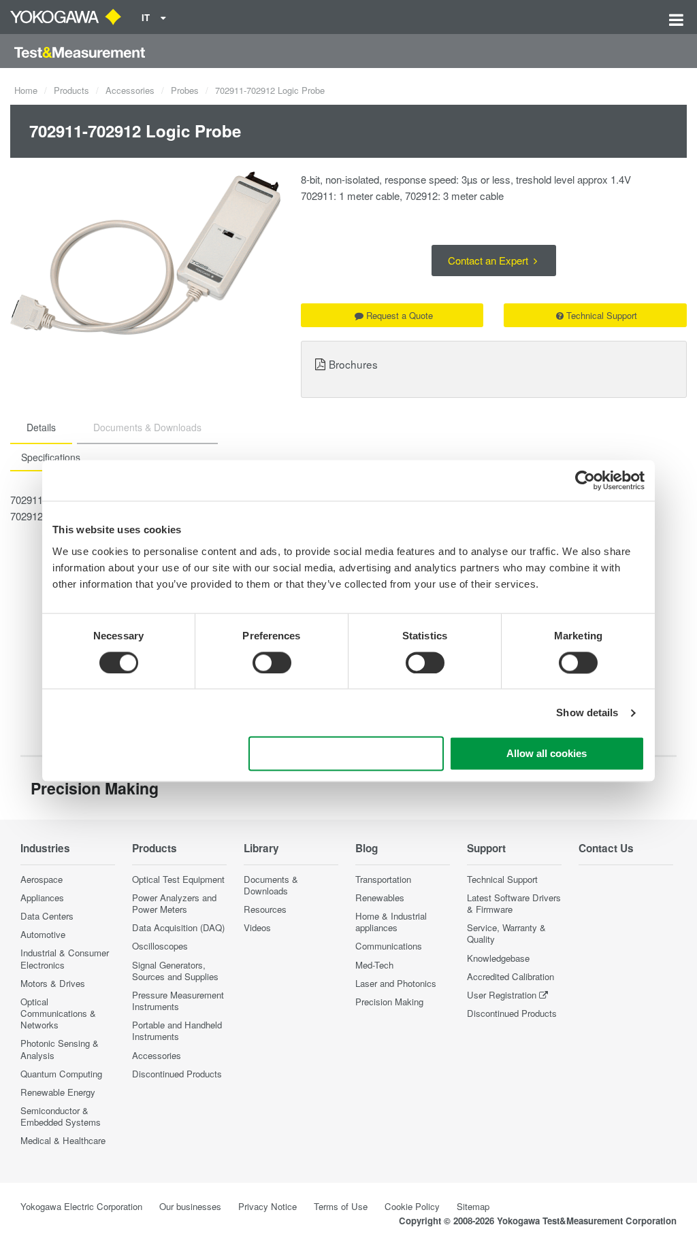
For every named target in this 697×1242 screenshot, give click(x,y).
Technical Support (601, 315)
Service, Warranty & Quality (506, 933)
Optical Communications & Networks (58, 1013)
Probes (185, 90)
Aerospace (41, 879)
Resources (265, 909)
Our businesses (190, 1206)
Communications (388, 945)
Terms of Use (341, 1206)
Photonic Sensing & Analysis (59, 1049)
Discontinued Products (177, 1073)
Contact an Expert (489, 260)
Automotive (42, 934)
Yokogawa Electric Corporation (81, 1206)
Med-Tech (374, 964)
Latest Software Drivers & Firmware (514, 903)
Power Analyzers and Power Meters (174, 903)
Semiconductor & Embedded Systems (60, 1116)
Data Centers (47, 915)
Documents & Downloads (271, 885)
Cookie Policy (412, 1206)
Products (71, 90)
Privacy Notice (267, 1206)
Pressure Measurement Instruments (178, 1000)
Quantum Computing (61, 1073)
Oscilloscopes (160, 945)
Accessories (130, 90)
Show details (587, 712)
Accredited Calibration (510, 976)
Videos (257, 927)
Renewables (379, 897)
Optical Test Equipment (178, 879)
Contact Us (606, 848)
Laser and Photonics (395, 983)
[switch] (272, 662)
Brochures (353, 363)
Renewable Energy (57, 1092)
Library (261, 848)
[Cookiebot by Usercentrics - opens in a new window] (585, 480)
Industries (45, 848)
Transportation (383, 879)
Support (486, 848)
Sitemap (473, 1206)
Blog (366, 848)
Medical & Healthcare (63, 1140)
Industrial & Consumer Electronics (64, 958)
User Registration (501, 994)
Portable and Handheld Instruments (177, 1030)
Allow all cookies (546, 754)
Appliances (42, 897)
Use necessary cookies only (346, 754)
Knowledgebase (498, 958)
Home (25, 90)
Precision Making (389, 1001)
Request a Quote (399, 315)
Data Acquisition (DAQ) (178, 927)
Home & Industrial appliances (391, 921)
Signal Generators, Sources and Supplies (175, 970)
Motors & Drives (52, 983)
